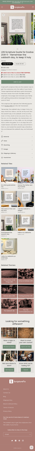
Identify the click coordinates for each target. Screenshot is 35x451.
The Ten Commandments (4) (26, 311)
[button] (2, 7)
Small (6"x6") (20, 64)
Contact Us (6, 393)
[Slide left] (14, 49)
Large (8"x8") (7, 64)
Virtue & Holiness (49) (26, 281)
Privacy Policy (7, 411)
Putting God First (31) (26, 296)
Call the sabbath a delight (24, 209)
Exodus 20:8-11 (9, 106)
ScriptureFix (18, 448)
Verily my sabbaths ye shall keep (8, 257)
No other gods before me (8, 185)
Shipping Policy (7, 400)
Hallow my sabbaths (24, 232)
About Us (6, 389)
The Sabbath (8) (9, 311)
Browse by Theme (9, 346)
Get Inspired (9, 370)
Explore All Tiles (26, 346)
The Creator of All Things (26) (9, 281)
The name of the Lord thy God (8, 209)
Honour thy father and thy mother (25, 185)
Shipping (3, 69)
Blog (4, 396)
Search (26, 370)
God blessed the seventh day (6, 233)
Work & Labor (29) (9, 296)
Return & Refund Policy (10, 404)
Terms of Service (8, 407)
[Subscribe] (30, 434)
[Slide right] (21, 49)
